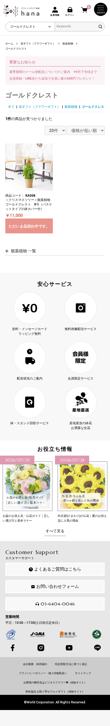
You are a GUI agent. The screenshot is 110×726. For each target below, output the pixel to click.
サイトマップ (83, 673)
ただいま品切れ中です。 (29, 226)
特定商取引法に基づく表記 (71, 664)
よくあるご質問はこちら (57, 569)
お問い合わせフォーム (57, 586)
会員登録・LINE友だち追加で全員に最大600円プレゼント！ (52, 78)
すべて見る (55, 531)
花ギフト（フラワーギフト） (39, 107)
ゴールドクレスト (94, 107)
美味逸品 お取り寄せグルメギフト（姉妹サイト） (55, 691)
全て (11, 107)
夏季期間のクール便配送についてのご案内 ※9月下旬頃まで (53, 72)
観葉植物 (71, 107)
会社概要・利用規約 (35, 664)
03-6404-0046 (58, 604)
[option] (27, 489)
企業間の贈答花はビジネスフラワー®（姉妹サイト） (55, 682)
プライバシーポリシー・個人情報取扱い (43, 673)
